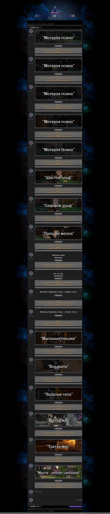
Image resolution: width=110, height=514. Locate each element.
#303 (81, 85)
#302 (81, 57)
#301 (81, 29)
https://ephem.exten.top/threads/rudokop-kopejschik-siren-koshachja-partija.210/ (61, 285)
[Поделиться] (80, 29)
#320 (81, 498)
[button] (36, 21)
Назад (29, 27)
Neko (29, 25)
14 (33, 27)
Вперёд (40, 27)
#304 (81, 113)
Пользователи (39, 21)
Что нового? (34, 21)
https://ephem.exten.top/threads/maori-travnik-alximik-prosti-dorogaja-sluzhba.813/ (61, 305)
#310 (81, 271)
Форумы (29, 21)
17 (37, 27)
